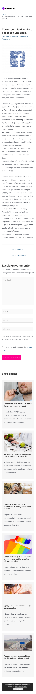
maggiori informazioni (21, 686)
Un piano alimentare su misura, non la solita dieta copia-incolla (17, 455)
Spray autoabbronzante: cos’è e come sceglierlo (17, 607)
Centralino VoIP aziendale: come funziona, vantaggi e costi (18, 405)
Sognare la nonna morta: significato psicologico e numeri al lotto (18, 506)
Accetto (18, 689)
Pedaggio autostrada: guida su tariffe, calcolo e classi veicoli (17, 657)
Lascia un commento (10, 37)
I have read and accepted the (17, 348)
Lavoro (22, 37)
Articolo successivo (18, 255)
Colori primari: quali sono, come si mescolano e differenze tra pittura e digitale (17, 559)
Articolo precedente (18, 249)
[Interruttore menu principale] (32, 8)
